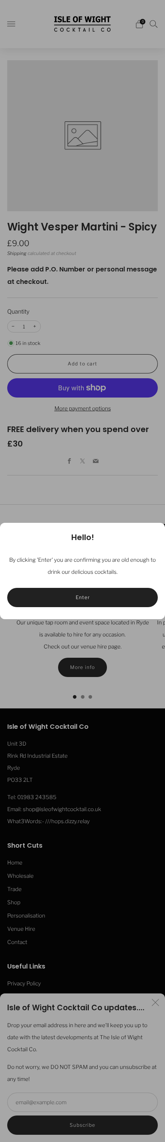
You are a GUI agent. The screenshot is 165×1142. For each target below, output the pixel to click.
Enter (83, 597)
